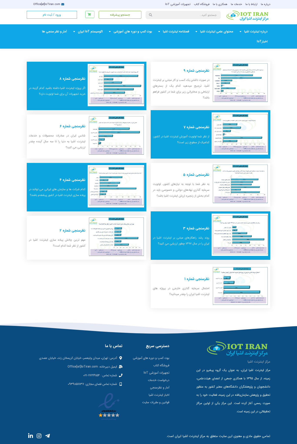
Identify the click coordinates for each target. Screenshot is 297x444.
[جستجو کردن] (150, 15)
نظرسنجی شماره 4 (72, 180)
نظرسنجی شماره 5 (196, 174)
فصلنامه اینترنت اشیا (176, 31)
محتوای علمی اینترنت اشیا (216, 31)
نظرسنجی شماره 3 (196, 228)
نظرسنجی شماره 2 (72, 230)
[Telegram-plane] (47, 436)
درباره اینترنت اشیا (255, 31)
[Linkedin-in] (30, 436)
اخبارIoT (262, 41)
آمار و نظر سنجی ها (54, 31)
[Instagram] (39, 436)
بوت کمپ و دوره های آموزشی (132, 31)
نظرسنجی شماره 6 (72, 126)
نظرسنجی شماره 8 (72, 78)
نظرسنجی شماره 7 (196, 127)
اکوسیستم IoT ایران (90, 31)
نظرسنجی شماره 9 (196, 70)
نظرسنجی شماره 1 (196, 279)
